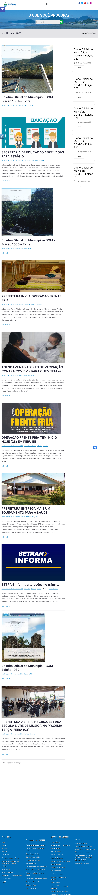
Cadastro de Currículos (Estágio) (61, 861)
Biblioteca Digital (56, 864)
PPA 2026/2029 (31, 863)
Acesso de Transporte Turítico (60, 845)
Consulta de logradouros (58, 867)
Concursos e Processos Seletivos (36, 866)
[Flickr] (88, 3)
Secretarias (5, 855)
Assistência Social (30, 304)
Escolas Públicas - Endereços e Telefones (60, 887)
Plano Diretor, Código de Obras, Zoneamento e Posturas (85, 851)
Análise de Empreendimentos (35, 845)
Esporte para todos (57, 855)
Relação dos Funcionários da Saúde (35, 874)
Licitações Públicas (81, 843)
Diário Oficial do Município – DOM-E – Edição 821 (83, 113)
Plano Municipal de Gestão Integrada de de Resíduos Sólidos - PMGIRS (83, 857)
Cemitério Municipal (57, 874)
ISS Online (78, 840)
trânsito (39, 589)
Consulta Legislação (32, 854)
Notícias (30, 105)
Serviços (4, 851)
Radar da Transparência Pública (36, 870)
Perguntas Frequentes (33, 882)
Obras (32, 516)
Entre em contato (31, 888)
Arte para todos (55, 851)
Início (3, 842)
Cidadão (39, 446)
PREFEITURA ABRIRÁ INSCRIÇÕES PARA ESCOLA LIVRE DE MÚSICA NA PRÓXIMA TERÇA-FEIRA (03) (32, 726)
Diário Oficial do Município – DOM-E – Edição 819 (83, 172)
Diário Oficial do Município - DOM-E (35, 849)
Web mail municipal (8, 879)
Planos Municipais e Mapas (10, 858)
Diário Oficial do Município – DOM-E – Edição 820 (83, 143)
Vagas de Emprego (57, 858)
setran (51, 589)
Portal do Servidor (7, 872)
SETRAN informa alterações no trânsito (31, 584)
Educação (27, 160)
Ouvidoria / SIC (55, 848)
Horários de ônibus (56, 870)
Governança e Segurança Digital (12, 875)
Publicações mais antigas (12, 763)
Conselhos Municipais (33, 860)
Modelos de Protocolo (82, 863)
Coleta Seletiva (55, 882)
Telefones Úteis (31, 885)
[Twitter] (82, 3)
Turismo (4, 848)
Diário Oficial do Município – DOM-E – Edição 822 (83, 83)
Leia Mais (79, 68)
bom (25, 105)
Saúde (32, 375)
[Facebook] (79, 3)
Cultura (26, 734)
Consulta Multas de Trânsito (59, 891)
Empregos (35, 160)
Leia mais (5, 110)
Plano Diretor (6, 869)
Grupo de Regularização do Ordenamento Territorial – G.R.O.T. (10, 863)
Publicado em (12, 105)
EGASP (4, 882)
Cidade (4, 845)
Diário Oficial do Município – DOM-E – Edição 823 (83, 54)
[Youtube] (85, 3)
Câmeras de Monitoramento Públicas (59, 878)
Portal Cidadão (55, 842)
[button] (2, 9)
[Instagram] (91, 3)
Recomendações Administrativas (36, 878)
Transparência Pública (33, 857)
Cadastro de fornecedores (83, 846)
